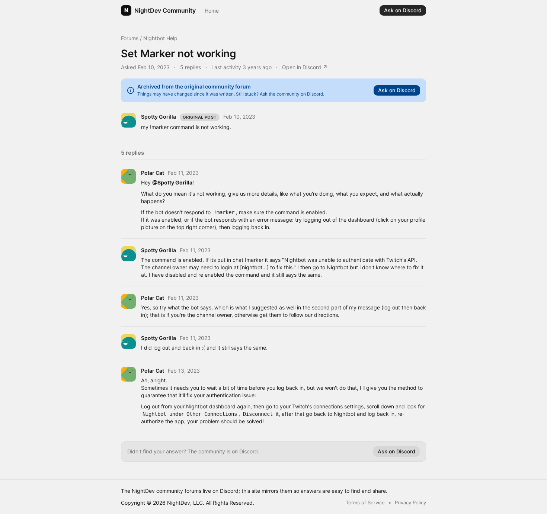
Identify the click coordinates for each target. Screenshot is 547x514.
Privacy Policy (410, 502)
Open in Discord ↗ (304, 67)
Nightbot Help (160, 38)
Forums (129, 38)
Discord (229, 491)
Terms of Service (365, 502)
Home (212, 10)
